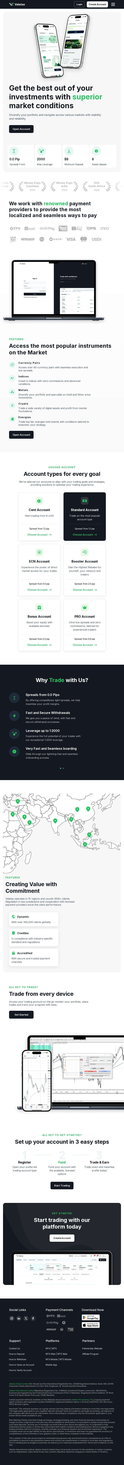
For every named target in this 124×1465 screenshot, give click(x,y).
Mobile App (51, 1364)
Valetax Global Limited (19, 1384)
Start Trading (62, 1185)
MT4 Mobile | (52, 1359)
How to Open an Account (21, 1364)
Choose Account (37, 534)
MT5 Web (62, 1354)
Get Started (21, 1014)
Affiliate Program (90, 1354)
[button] (60, 768)
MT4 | (49, 1348)
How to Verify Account (20, 1370)
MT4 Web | (51, 1354)
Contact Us (14, 1348)
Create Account (97, 4)
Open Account (21, 129)
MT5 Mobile (66, 1359)
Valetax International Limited (21, 1390)
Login (79, 4)
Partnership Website (92, 1348)
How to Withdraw (17, 1359)
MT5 (54, 1348)
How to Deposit (16, 1354)
